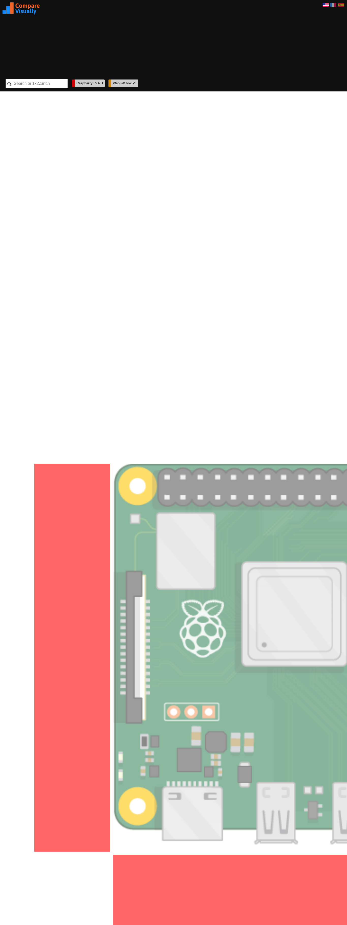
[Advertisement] (180, 37)
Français (333, 5)
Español (341, 5)
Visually (21, 8)
